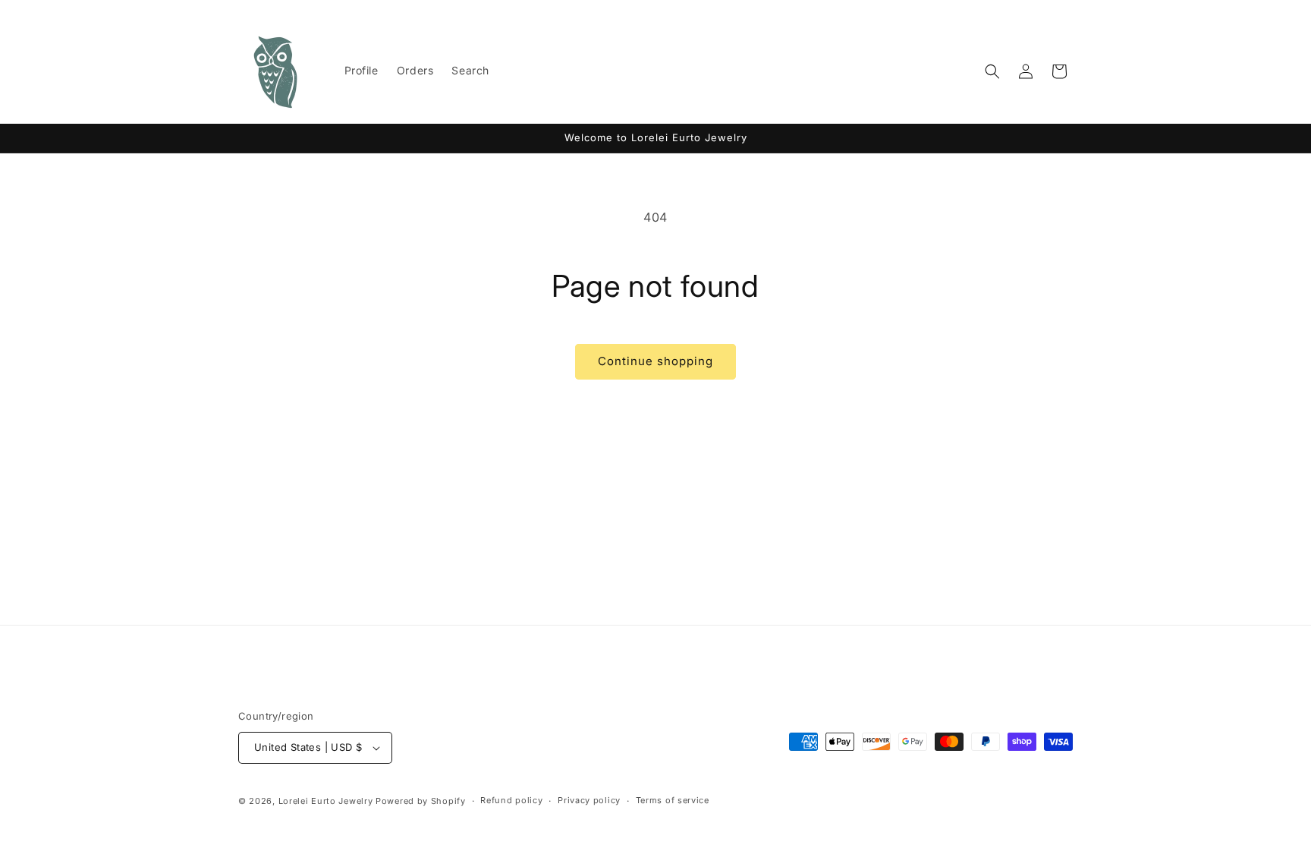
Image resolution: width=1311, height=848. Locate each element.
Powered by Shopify (421, 801)
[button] (992, 71)
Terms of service (672, 800)
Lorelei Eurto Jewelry (325, 801)
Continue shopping (655, 361)
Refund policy (511, 800)
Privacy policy (589, 800)
